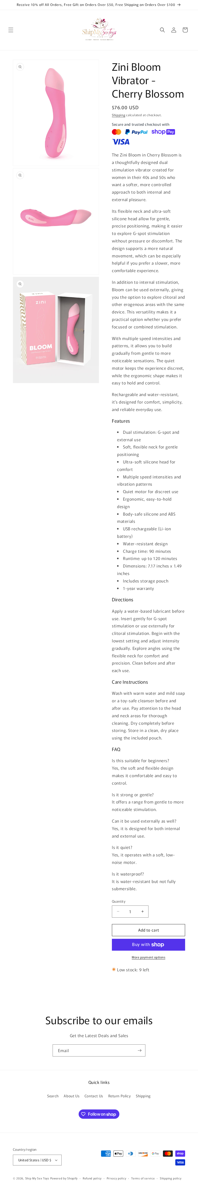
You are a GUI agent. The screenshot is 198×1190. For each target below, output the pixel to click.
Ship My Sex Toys (37, 1178)
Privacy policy (116, 1178)
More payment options (148, 957)
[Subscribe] (139, 1050)
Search (53, 1095)
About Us (71, 1095)
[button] (10, 30)
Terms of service (143, 1178)
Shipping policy (171, 1178)
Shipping (118, 115)
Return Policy (119, 1095)
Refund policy (92, 1178)
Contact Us (94, 1095)
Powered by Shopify (64, 1178)
